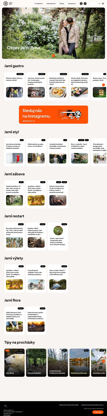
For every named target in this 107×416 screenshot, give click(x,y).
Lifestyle (21, 308)
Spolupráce (72, 3)
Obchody (81, 140)
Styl (22, 140)
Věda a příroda (20, 352)
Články (62, 3)
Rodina (42, 182)
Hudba (58, 182)
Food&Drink (39, 3)
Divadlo (64, 182)
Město (21, 182)
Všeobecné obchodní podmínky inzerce (92, 405)
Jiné (65, 140)
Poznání (21, 224)
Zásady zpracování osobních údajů (68, 405)
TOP (7, 350)
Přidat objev (97, 412)
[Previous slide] (4, 33)
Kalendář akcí (51, 3)
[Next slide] (102, 33)
